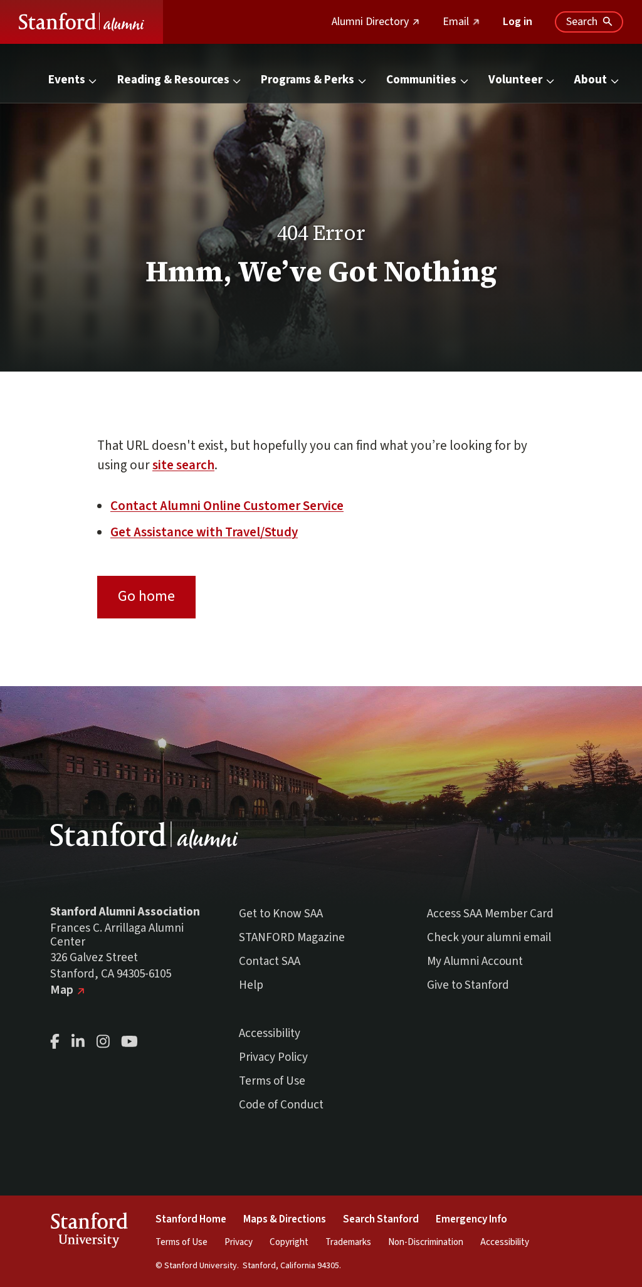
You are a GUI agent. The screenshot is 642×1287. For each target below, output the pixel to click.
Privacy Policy (273, 1057)
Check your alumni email (489, 937)
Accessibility (269, 1033)
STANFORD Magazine (292, 937)
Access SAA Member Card (490, 913)
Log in (517, 21)
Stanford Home (190, 1219)
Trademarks (348, 1242)
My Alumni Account (475, 961)
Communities (421, 79)
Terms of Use (272, 1081)
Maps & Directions (284, 1219)
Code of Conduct (281, 1105)
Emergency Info (471, 1219)
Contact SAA (269, 961)
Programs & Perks (307, 79)
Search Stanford (381, 1219)
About (590, 79)
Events (66, 79)
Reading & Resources (173, 79)
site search (183, 465)
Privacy (238, 1242)
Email (461, 21)
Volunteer (515, 79)
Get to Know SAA (281, 913)
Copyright (289, 1242)
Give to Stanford (468, 985)
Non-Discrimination (425, 1242)
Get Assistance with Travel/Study (204, 532)
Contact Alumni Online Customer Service (227, 505)
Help (251, 985)
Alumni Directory (376, 21)
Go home (146, 596)
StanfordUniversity (88, 1232)
